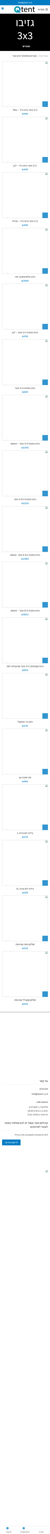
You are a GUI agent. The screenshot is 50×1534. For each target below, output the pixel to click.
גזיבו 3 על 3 (42, 1441)
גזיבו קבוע (33, 1479)
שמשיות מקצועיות (41, 1410)
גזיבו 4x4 (13, 1441)
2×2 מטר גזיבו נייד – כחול (25, 109)
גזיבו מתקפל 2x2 (17, 1462)
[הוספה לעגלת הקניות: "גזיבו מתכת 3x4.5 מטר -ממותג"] (45, 549)
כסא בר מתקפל (25, 721)
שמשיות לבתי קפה (14, 1488)
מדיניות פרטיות (42, 1426)
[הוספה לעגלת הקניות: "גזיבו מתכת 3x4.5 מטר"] (45, 493)
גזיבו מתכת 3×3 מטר (25, 388)
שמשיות (45, 1402)
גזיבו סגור (13, 1471)
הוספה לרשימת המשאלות (5, 103)
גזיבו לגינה (44, 1394)
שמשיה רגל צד (14, 1483)
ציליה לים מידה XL (25, 888)
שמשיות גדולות (29, 1488)
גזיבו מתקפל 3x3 (40, 1466)
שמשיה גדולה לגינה (19, 1479)
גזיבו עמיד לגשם (12, 1475)
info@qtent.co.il (25, 2)
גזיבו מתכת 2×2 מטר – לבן (25, 332)
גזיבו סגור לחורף (41, 1475)
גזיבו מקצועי (31, 1462)
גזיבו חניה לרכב (31, 1449)
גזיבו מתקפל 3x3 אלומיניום (22, 1466)
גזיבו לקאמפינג (41, 1458)
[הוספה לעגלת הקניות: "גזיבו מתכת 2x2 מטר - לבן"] (45, 326)
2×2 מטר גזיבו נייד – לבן (25, 165)
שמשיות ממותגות (41, 1406)
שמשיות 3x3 (42, 1488)
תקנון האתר (43, 1422)
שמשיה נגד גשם (28, 1483)
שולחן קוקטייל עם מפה (25, 999)
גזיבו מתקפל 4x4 (40, 1471)
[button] (45, 104)
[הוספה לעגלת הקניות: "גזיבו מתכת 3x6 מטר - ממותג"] (45, 605)
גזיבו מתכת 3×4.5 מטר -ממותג (25, 554)
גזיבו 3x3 (22, 1441)
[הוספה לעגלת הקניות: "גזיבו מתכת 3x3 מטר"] (45, 382)
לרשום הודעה (11, 1142)
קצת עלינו (44, 1418)
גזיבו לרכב (29, 1458)
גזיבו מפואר (42, 1462)
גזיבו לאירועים (43, 1398)
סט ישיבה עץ (25, 777)
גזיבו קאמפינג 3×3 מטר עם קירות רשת (25, 666)
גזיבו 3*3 (32, 1441)
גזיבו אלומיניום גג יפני (25, 276)
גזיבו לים (27, 1454)
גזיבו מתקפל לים (25, 1471)
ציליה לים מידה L (25, 833)
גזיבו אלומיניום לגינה (39, 1445)
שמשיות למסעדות (41, 1414)
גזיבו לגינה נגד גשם (39, 1454)
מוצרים (26, 46)
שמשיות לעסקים (40, 1492)
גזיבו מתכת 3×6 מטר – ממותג (25, 610)
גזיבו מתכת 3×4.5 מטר (25, 499)
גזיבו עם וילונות (27, 1475)
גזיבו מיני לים (17, 1458)
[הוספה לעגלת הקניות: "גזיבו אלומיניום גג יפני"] (45, 271)
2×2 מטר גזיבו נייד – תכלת (25, 221)
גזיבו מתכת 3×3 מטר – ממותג (25, 443)
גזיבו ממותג (43, 1389)
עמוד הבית (43, 55)
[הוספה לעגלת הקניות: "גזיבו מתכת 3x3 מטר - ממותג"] (45, 438)
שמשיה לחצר (42, 1483)
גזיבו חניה (43, 1449)
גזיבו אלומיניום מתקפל (21, 1445)
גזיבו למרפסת (15, 1454)
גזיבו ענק (43, 1479)
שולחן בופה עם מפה (25, 944)
